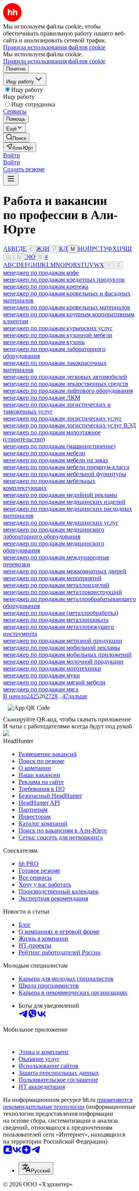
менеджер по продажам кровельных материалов (66, 307)
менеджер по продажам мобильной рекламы (61, 647)
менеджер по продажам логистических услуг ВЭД (69, 425)
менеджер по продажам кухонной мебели (57, 335)
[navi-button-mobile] (11, 179)
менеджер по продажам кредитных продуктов (64, 279)
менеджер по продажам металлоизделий (56, 585)
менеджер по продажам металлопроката (55, 620)
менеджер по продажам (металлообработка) (60, 613)
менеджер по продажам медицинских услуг (61, 522)
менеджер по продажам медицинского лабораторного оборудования (53, 533)
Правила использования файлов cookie (54, 61)
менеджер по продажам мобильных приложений (67, 654)
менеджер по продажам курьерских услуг (58, 328)
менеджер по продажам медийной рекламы (60, 495)
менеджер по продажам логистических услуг (62, 418)
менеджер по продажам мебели (44, 453)
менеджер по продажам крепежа (45, 286)
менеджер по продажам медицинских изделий (64, 501)
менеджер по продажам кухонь (44, 342)
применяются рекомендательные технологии (67, 1103)
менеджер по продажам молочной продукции (63, 661)
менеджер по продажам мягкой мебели (54, 682)
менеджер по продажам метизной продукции (62, 640)
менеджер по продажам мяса (40, 689)
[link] (16, 137)
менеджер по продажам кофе (41, 272)
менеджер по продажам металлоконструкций (62, 592)
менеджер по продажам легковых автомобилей (65, 376)
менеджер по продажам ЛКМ (41, 397)
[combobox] (36, 1168)
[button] (11, 155)
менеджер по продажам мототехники (52, 668)
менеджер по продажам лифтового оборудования (68, 390)
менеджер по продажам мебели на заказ (55, 460)
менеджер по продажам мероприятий (52, 578)
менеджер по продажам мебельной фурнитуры (64, 474)
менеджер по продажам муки (41, 675)
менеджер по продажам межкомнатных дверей (64, 571)
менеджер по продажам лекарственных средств (65, 383)
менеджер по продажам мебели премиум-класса (66, 467)
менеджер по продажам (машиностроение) (59, 446)
